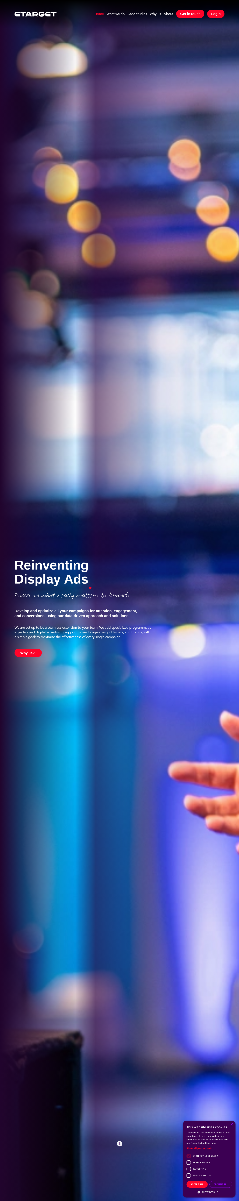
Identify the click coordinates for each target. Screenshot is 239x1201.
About (168, 13)
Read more (210, 1143)
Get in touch (190, 13)
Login (216, 13)
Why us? (27, 652)
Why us (155, 13)
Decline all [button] (221, 1184)
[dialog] (209, 1159)
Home (99, 13)
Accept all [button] (197, 1184)
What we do (116, 13)
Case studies (137, 13)
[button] (209, 1148)
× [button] (231, 1124)
